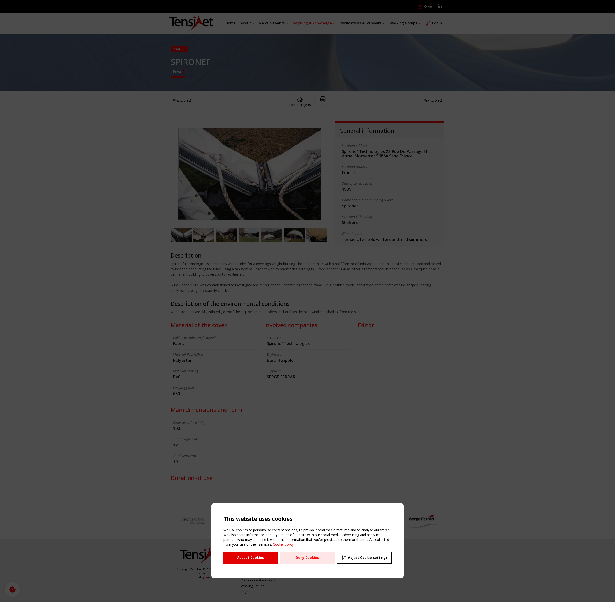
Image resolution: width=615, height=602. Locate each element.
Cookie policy (283, 544)
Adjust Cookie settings (368, 557)
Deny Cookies (307, 557)
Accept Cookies (250, 557)
